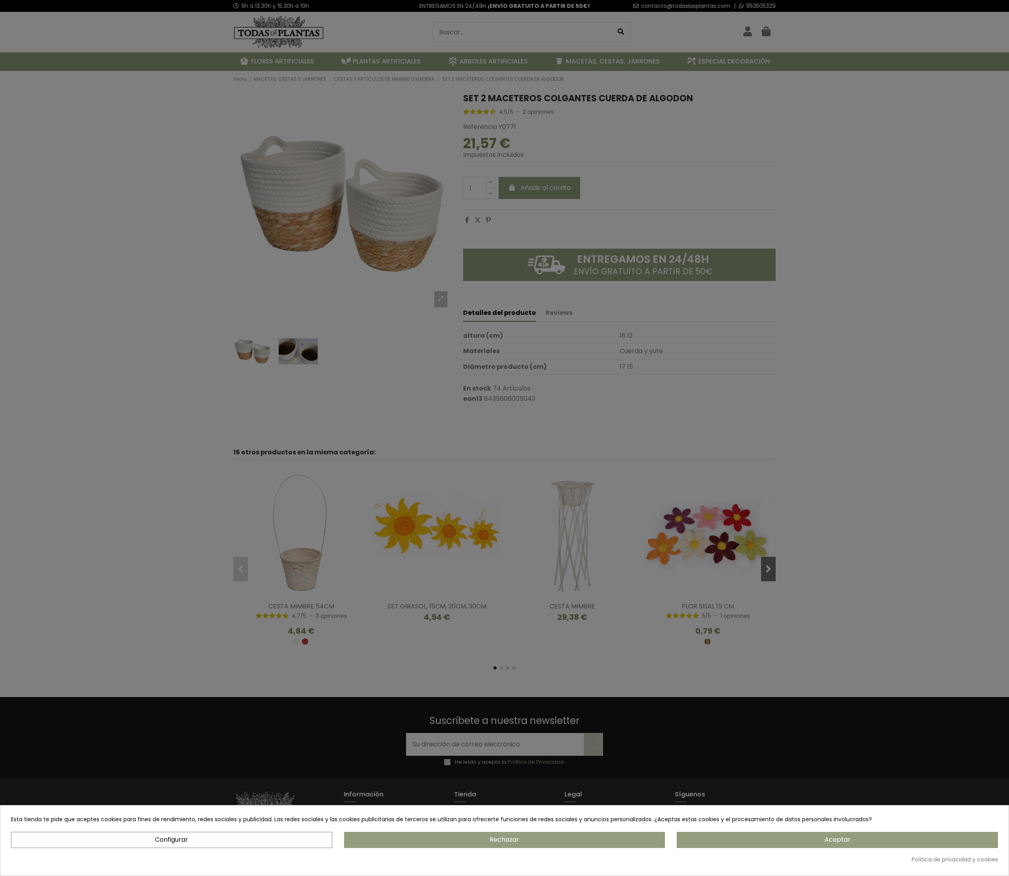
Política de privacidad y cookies (955, 859)
